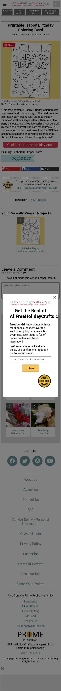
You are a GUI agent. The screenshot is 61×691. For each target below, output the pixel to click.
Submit (30, 368)
